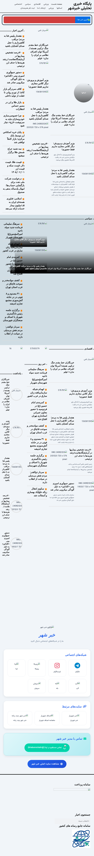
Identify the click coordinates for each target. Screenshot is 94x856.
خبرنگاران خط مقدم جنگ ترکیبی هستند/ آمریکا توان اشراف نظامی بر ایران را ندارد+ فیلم (83, 62)
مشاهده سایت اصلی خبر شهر (45, 764)
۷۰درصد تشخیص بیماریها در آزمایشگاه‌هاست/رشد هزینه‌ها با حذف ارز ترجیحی (37, 150)
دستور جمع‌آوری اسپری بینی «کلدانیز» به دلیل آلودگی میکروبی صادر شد (62, 486)
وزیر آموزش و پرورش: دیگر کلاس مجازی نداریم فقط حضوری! (59, 66)
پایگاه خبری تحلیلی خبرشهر (80, 6)
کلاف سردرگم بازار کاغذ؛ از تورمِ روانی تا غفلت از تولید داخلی (13, 92)
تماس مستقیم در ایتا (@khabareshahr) (45, 747)
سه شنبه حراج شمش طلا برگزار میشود (16, 152)
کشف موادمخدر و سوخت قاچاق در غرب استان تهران (12, 283)
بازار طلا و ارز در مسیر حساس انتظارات (15, 105)
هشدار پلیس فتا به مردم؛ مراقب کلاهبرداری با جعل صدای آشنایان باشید (45, 19)
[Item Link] (85, 120)
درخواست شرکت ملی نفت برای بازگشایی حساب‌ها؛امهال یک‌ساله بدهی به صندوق (14, 185)
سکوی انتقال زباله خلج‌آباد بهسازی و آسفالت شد (37, 492)
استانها (84, 92)
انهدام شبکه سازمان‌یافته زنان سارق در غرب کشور (13, 247)
